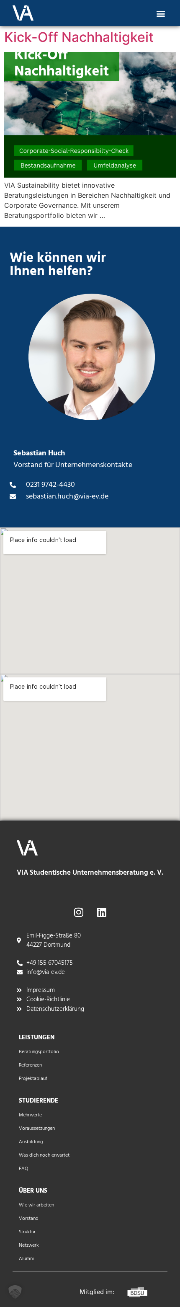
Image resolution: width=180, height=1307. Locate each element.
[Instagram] (78, 912)
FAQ (23, 1169)
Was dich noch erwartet (44, 1155)
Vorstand (29, 1218)
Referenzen (30, 1065)
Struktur (27, 1232)
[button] (160, 13)
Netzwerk (29, 1245)
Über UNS (33, 1191)
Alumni (26, 1259)
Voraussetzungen (37, 1128)
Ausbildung (31, 1142)
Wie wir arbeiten (36, 1205)
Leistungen (36, 1038)
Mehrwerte (30, 1115)
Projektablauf (33, 1079)
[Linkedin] (101, 912)
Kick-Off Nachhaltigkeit (79, 37)
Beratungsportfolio (39, 1052)
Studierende (38, 1101)
